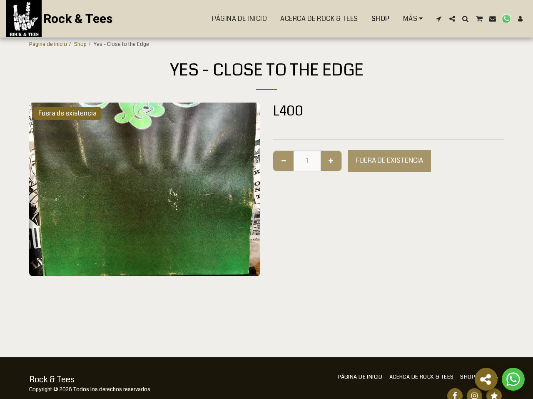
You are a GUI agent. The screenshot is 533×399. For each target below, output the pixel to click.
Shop (80, 44)
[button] (439, 18)
